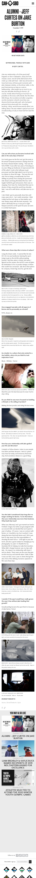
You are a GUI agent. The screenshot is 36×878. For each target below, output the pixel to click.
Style (19, 702)
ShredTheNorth (11, 702)
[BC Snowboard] (22, 872)
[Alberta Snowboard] (29, 872)
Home (4, 702)
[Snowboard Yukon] (6, 872)
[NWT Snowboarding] (14, 872)
